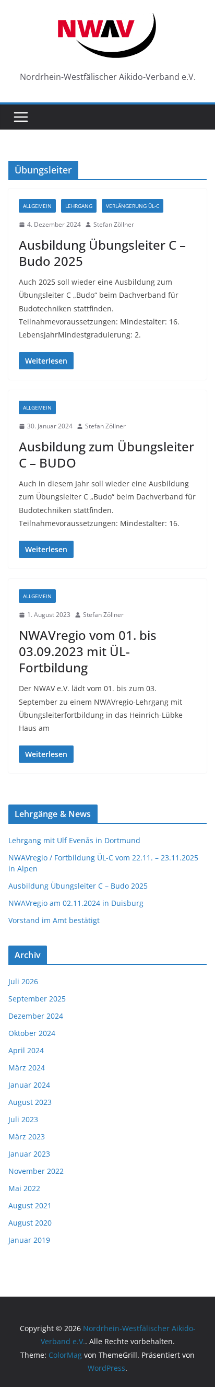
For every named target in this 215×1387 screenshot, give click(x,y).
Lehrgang (78, 205)
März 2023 (26, 1136)
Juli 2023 (23, 1119)
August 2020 (30, 1223)
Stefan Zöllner (113, 224)
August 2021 (30, 1205)
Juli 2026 (23, 981)
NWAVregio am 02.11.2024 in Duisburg (76, 903)
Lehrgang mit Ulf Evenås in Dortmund (74, 840)
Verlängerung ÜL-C (132, 205)
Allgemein (37, 205)
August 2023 (30, 1102)
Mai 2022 (24, 1188)
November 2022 (36, 1171)
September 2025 (37, 999)
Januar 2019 (29, 1240)
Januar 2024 (29, 1085)
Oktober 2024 (31, 1033)
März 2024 (26, 1068)
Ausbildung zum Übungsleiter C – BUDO (106, 454)
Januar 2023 (29, 1154)
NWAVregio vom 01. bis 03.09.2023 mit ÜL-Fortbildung (88, 651)
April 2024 (26, 1050)
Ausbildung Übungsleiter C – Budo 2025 (102, 253)
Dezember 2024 (35, 1016)
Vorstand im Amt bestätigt (54, 920)
